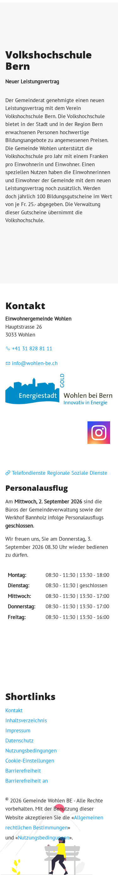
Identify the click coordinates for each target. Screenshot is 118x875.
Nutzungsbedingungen (31, 750)
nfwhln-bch (36, 363)
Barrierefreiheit (23, 770)
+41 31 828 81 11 (32, 348)
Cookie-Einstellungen (29, 760)
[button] (98, 432)
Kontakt (14, 710)
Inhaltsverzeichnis (26, 720)
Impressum (18, 730)
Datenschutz (19, 740)
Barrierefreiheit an (26, 780)
